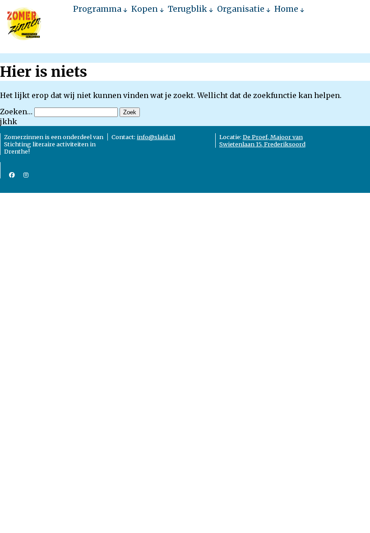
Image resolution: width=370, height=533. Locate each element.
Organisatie (240, 9)
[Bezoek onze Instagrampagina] (25, 174)
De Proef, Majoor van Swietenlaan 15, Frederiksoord (262, 140)
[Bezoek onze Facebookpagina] (12, 174)
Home (286, 9)
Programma (97, 9)
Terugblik (187, 9)
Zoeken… (16, 111)
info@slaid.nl (156, 136)
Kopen (144, 9)
